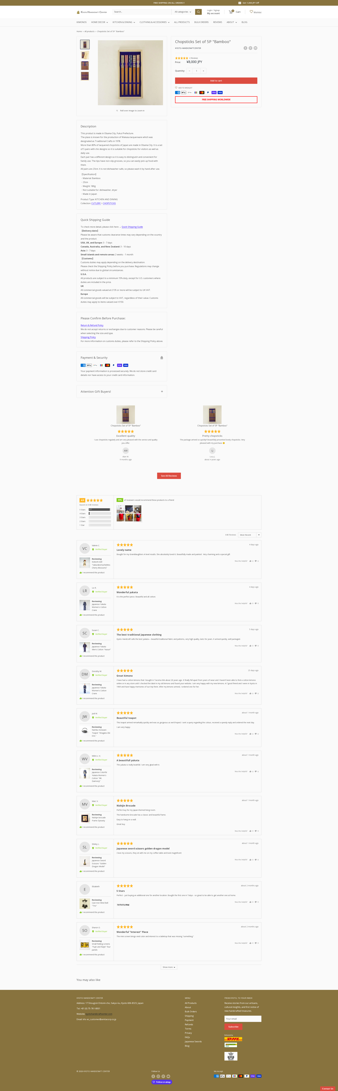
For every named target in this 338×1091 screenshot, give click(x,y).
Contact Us (327, 1089)
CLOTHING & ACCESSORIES (153, 22)
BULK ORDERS (201, 22)
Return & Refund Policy (92, 325)
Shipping (189, 1015)
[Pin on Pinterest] (250, 48)
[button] (186, 58)
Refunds (189, 1024)
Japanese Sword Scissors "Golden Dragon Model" (99, 863)
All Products (191, 1003)
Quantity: (180, 70)
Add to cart (216, 80)
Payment (189, 1020)
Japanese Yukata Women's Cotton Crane (99, 607)
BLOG (244, 22)
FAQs (187, 1037)
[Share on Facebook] (245, 48)
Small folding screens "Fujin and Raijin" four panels (101, 947)
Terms (188, 1028)
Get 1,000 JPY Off (251, 2)
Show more (168, 967)
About (188, 1007)
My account (213, 13)
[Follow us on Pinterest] (163, 1076)
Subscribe (233, 1026)
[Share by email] (255, 48)
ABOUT (230, 22)
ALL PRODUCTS (182, 22)
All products (89, 31)
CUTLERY (96, 203)
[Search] (198, 12)
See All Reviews (169, 475)
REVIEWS (217, 22)
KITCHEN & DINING (122, 22)
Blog (187, 1045)
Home (79, 31)
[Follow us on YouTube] (168, 1076)
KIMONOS (82, 22)
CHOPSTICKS (109, 203)
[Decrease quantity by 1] (189, 71)
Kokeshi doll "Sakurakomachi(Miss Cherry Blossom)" (101, 565)
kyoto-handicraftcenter (188, 48)
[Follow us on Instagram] (158, 1076)
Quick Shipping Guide (132, 226)
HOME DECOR (98, 22)
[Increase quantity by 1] (203, 71)
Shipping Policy (88, 337)
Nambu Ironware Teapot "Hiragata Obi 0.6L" (101, 733)
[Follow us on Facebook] (153, 1076)
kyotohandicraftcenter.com (99, 1013)
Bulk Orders (191, 1011)
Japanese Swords (193, 1041)
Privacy (188, 1032)
